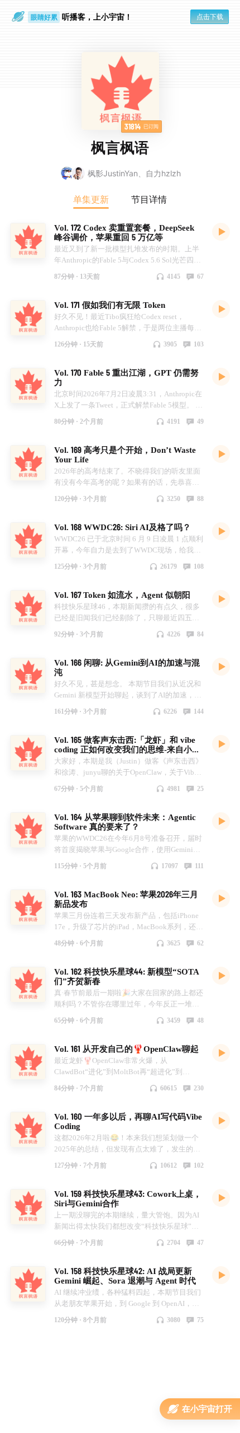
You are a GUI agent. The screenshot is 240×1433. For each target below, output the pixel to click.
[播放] (221, 231)
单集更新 (91, 199)
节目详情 (149, 199)
